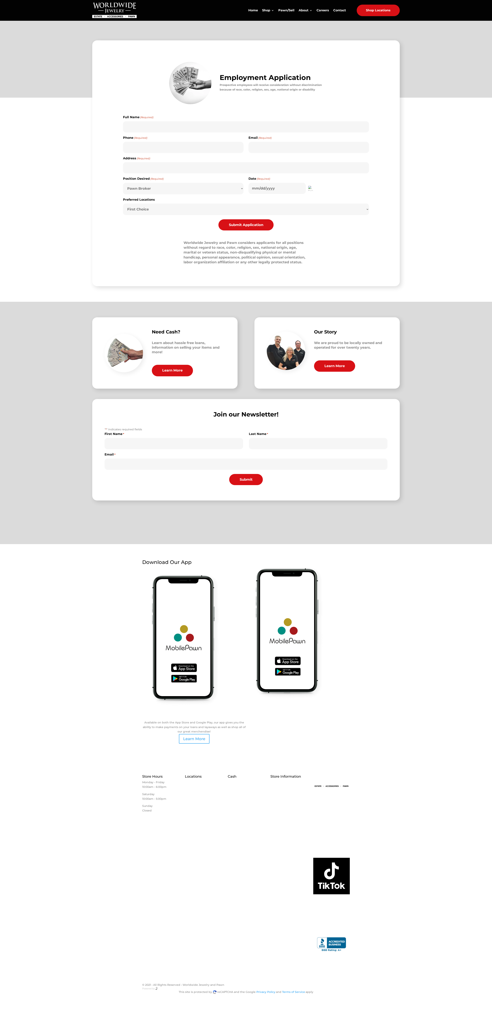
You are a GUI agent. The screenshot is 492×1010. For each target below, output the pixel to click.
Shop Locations (378, 10)
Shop (266, 10)
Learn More (172, 370)
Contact (339, 10)
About (303, 10)
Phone (135, 138)
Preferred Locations (139, 199)
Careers (323, 10)
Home (253, 10)
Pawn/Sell (286, 10)
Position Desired (143, 178)
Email (260, 138)
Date (259, 178)
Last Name (258, 434)
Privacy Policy (265, 992)
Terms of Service (293, 992)
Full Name (138, 117)
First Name (114, 434)
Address (136, 158)
